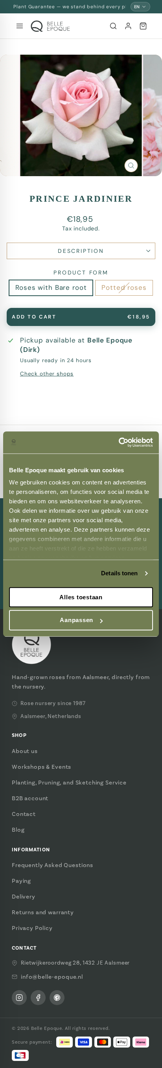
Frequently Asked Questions (52, 865)
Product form (81, 272)
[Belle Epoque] (50, 26)
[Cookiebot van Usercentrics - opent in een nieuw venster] (118, 442)
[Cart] (143, 26)
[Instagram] (19, 997)
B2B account (30, 798)
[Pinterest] (57, 997)
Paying (21, 880)
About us (25, 751)
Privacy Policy (32, 928)
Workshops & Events (41, 766)
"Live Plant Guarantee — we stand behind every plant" (68, 7)
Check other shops (47, 373)
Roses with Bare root (51, 287)
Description (81, 250)
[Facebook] (38, 997)
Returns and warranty (43, 912)
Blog (18, 829)
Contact (24, 814)
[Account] (128, 26)
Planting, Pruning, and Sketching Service (69, 782)
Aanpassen (76, 620)
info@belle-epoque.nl (52, 976)
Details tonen (119, 573)
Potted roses (123, 287)
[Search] (113, 26)
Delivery (23, 896)
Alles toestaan (81, 597)
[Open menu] (20, 26)
